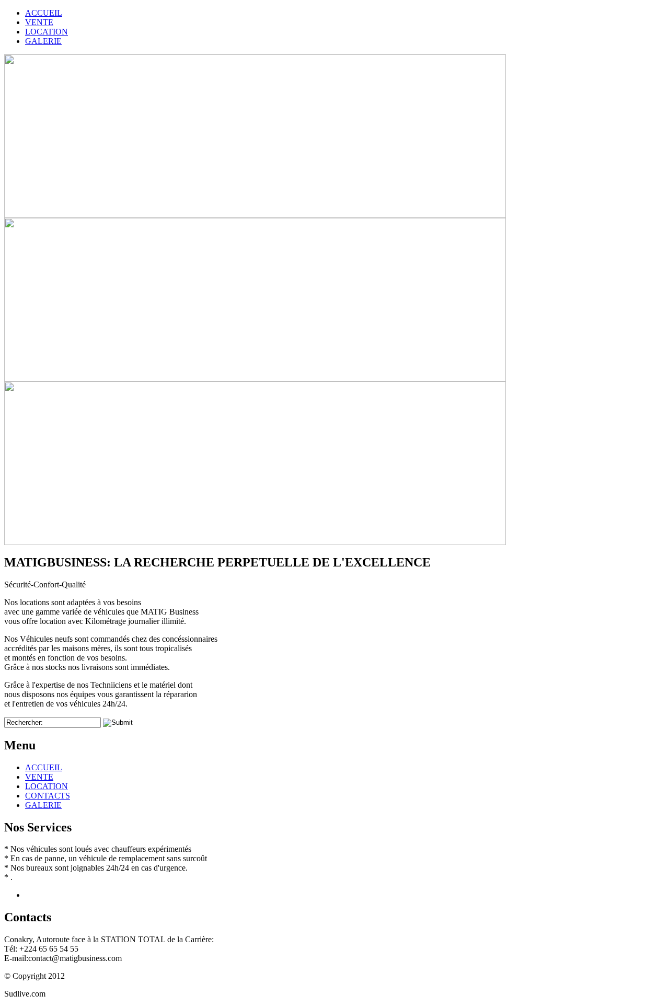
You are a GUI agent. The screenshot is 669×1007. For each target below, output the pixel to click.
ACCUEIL (43, 767)
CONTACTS (47, 795)
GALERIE (43, 805)
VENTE (39, 776)
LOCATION (46, 786)
